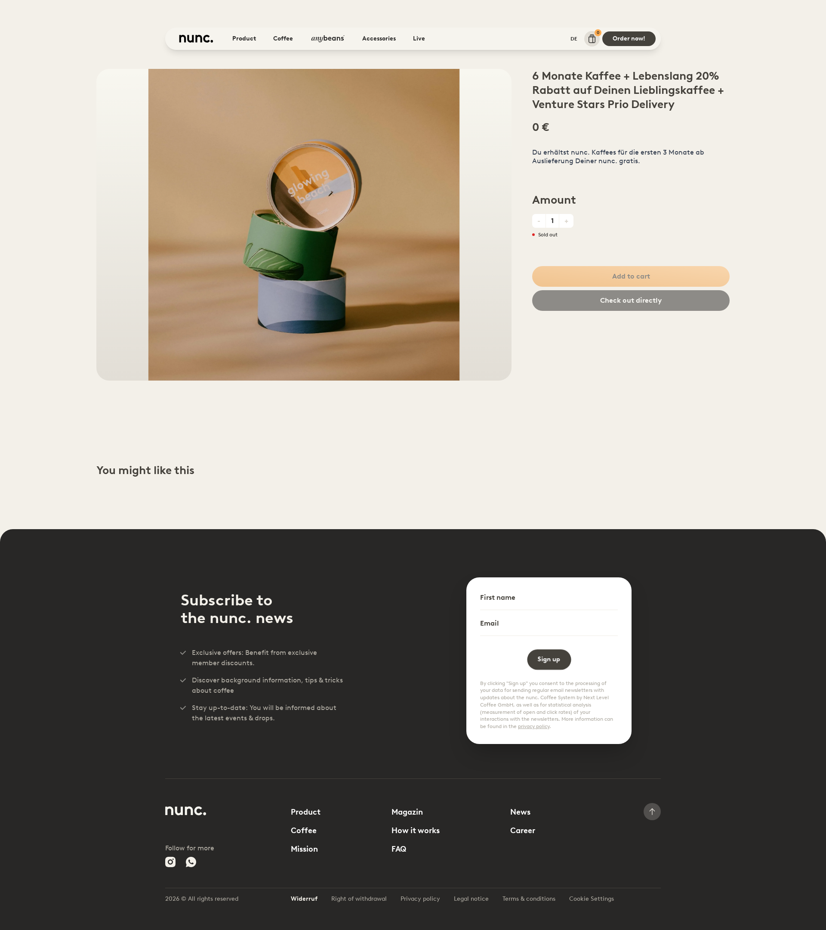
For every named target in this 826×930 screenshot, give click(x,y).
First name (497, 597)
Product (244, 38)
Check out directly (631, 300)
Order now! (629, 38)
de (573, 39)
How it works (415, 830)
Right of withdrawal (359, 898)
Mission (304, 849)
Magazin (407, 812)
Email (489, 623)
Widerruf (304, 898)
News (520, 812)
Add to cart (631, 276)
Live (419, 38)
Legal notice (471, 898)
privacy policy (533, 726)
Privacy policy (420, 898)
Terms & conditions (528, 898)
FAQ (398, 849)
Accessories (379, 38)
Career (522, 830)
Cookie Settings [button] (591, 898)
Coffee (283, 38)
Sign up (549, 659)
